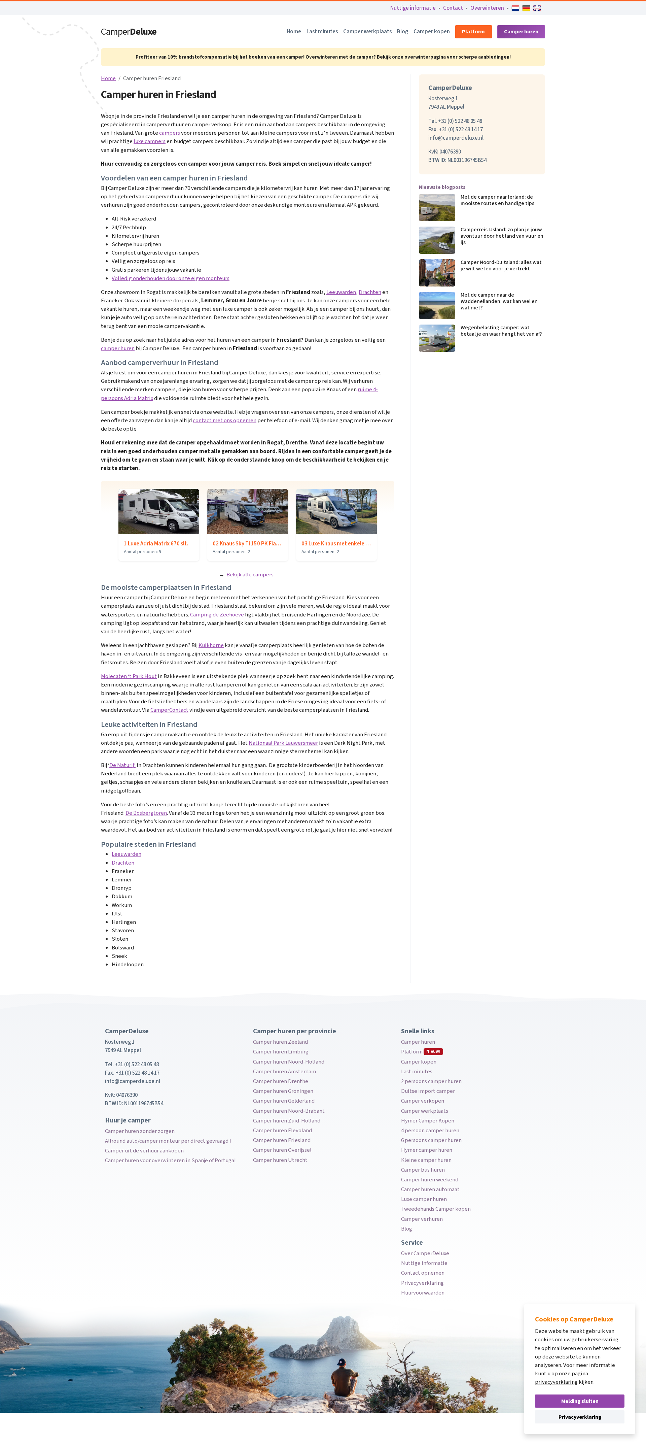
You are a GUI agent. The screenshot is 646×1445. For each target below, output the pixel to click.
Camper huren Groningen (283, 1091)
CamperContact (169, 710)
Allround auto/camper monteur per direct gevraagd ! (168, 1141)
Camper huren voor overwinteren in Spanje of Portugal (170, 1160)
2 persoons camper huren (431, 1081)
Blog (402, 32)
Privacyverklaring (422, 1283)
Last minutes (322, 32)
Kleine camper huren (426, 1160)
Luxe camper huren (424, 1199)
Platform (473, 31)
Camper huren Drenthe (280, 1081)
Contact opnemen (422, 1273)
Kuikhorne (211, 645)
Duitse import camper (428, 1091)
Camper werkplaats (367, 32)
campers (169, 133)
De (129, 813)
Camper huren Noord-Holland (288, 1062)
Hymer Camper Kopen (427, 1121)
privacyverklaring (556, 1382)
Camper (128, 31)
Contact (453, 8)
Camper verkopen (422, 1101)
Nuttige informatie (413, 8)
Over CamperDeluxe (425, 1253)
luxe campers (150, 141)
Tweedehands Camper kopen (436, 1209)
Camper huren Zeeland (280, 1042)
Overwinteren (487, 8)
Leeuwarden (126, 854)
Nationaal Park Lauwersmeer (283, 743)
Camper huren (521, 31)
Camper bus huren (423, 1170)
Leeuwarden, (342, 292)
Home (294, 32)
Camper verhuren (422, 1219)
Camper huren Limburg (281, 1052)
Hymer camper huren (426, 1150)
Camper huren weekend (429, 1180)
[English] (537, 8)
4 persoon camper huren (430, 1131)
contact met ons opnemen (224, 420)
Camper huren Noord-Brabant (289, 1111)
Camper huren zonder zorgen (140, 1131)
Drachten (370, 292)
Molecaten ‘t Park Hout (129, 676)
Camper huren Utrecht (280, 1160)
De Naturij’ (122, 765)
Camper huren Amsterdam (284, 1072)
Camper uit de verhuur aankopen (144, 1151)
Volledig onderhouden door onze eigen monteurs (170, 278)
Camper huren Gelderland (284, 1101)
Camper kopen (432, 32)
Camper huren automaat (430, 1189)
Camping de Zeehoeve (217, 615)
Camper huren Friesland (282, 1140)
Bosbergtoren (150, 813)
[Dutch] (515, 8)
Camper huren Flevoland (282, 1131)
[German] (526, 8)
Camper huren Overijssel (282, 1150)
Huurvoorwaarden (422, 1293)
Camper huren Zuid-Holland (286, 1121)
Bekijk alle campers (250, 575)
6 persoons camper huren (431, 1140)
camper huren (118, 348)
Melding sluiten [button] (580, 1401)
